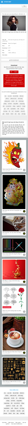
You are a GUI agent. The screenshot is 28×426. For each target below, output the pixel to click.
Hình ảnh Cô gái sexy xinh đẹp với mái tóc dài (14, 32)
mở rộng (5, 111)
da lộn (13, 101)
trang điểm (15, 103)
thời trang (20, 98)
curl (12, 111)
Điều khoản (11, 422)
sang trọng (22, 103)
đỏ (16, 101)
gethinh (7, 423)
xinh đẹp (23, 113)
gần (3, 113)
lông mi (22, 108)
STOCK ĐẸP (7, 1)
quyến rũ (19, 106)
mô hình (10, 103)
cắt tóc (7, 98)
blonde (7, 113)
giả (4, 108)
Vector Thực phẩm (6, 170)
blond (12, 113)
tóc (5, 96)
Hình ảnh (21, 14)
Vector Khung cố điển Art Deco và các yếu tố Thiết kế (15, 381)
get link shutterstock (14, 60)
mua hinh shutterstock (18, 91)
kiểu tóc (21, 96)
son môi (9, 96)
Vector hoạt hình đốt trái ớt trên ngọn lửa (12, 169)
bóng (14, 106)
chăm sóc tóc (13, 98)
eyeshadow (13, 108)
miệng (5, 103)
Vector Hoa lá (5, 312)
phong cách (7, 101)
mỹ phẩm (17, 111)
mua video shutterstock (16, 423)
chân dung (21, 101)
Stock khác (5, 234)
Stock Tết (4, 211)
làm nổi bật (15, 96)
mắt (8, 108)
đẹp (19, 113)
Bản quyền (18, 422)
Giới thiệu (4, 422)
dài (3, 106)
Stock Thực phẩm (6, 353)
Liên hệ (24, 422)
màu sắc (23, 111)
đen (15, 113)
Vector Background (6, 255)
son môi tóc (8, 106)
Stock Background (6, 282)
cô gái (23, 106)
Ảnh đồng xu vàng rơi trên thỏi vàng (11, 280)
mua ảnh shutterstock (7, 91)
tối (9, 111)
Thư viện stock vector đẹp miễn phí (10, 14)
